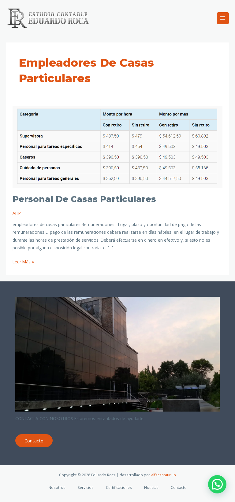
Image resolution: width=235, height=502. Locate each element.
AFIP (17, 213)
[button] (217, 484)
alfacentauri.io (163, 474)
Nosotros (56, 487)
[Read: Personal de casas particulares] (118, 146)
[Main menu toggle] (223, 18)
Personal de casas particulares (84, 199)
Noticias (151, 487)
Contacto (33, 441)
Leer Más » (23, 261)
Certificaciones (119, 487)
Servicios (86, 487)
